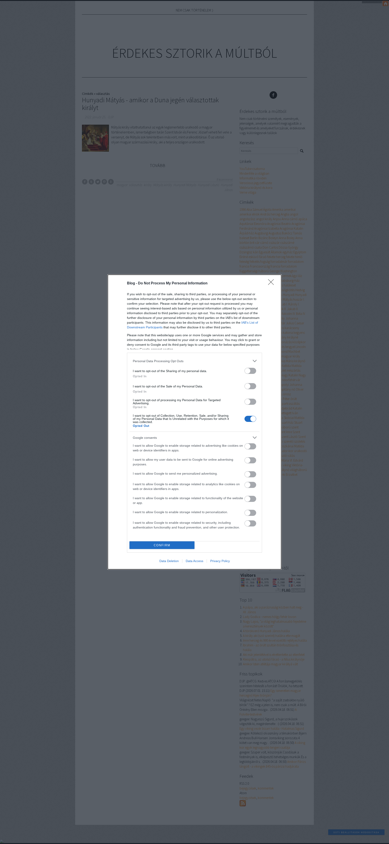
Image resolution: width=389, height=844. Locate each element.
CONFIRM (162, 545)
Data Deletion (169, 561)
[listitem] (194, 361)
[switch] (250, 371)
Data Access (194, 561)
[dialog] (194, 422)
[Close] (272, 283)
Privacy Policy (220, 561)
